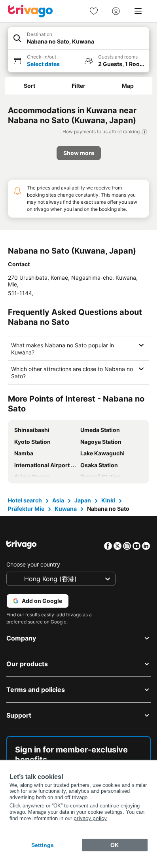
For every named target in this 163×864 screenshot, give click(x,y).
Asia (58, 500)
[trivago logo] (30, 11)
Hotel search (25, 500)
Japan (82, 500)
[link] (94, 11)
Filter (78, 85)
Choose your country (33, 564)
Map (128, 85)
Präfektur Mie (26, 508)
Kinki (108, 500)
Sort (29, 85)
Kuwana (66, 508)
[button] (78, 38)
